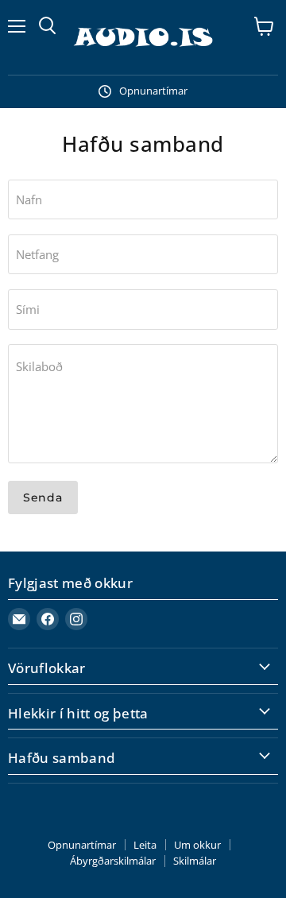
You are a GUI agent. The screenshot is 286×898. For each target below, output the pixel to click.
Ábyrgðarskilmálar (113, 860)
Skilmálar (194, 860)
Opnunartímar (82, 845)
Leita (145, 845)
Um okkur (197, 845)
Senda (43, 497)
